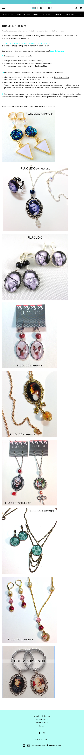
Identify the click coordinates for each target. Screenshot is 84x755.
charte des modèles (61, 77)
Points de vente (42, 723)
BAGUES (58, 14)
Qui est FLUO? (42, 719)
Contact (42, 726)
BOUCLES (47, 14)
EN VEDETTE (7, 14)
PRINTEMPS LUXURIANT (28, 14)
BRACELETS (71, 14)
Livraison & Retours (42, 716)
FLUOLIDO (45, 739)
